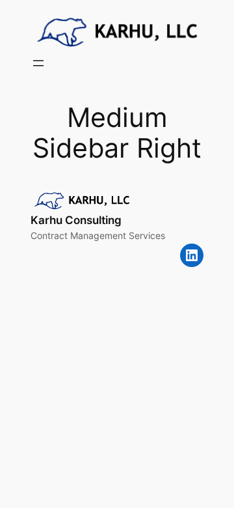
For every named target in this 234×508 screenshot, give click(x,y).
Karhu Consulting (76, 220)
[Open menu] (38, 63)
